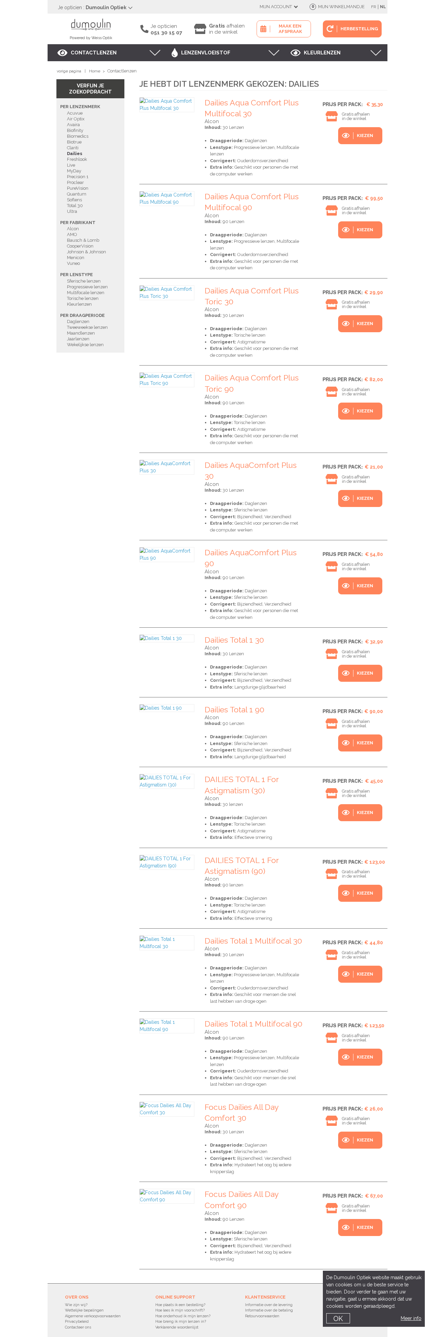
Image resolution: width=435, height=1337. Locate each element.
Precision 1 (77, 176)
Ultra (72, 211)
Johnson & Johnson (86, 251)
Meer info (411, 1318)
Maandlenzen (81, 333)
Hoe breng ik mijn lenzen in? (180, 1321)
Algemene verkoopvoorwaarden (93, 1316)
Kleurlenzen (322, 53)
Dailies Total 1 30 (234, 639)
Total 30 (75, 205)
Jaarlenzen (78, 338)
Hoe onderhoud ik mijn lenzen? (182, 1316)
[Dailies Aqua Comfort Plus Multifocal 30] (166, 104)
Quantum (76, 194)
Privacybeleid (77, 1321)
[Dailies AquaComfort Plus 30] (166, 467)
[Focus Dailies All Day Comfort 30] (166, 1109)
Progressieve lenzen (87, 286)
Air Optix (76, 118)
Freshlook (77, 159)
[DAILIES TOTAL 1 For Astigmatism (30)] (166, 781)
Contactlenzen (94, 53)
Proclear (75, 182)
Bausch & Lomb (83, 240)
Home (94, 71)
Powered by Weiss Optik (91, 38)
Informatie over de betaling (269, 1310)
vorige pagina (69, 71)
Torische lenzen (83, 298)
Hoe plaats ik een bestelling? (180, 1305)
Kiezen (365, 135)
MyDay (74, 170)
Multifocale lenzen (85, 292)
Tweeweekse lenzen (87, 327)
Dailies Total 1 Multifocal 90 (253, 1023)
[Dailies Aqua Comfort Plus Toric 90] (166, 379)
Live (71, 165)
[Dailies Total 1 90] (166, 708)
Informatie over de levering (269, 1305)
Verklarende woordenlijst (176, 1327)
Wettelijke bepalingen (84, 1310)
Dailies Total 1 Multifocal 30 (253, 940)
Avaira (73, 124)
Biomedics (77, 136)
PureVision (77, 188)
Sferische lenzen (84, 281)
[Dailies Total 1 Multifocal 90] (166, 1025)
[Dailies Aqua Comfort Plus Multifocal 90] (166, 198)
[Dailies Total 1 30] (166, 638)
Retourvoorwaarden (262, 1316)
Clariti (73, 147)
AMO (72, 234)
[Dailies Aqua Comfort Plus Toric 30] (166, 292)
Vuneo (73, 263)
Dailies (74, 153)
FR (373, 6)
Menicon (75, 257)
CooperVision (80, 246)
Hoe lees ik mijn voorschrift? (180, 1310)
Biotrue (74, 142)
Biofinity (75, 130)
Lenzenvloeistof (205, 53)
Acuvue (75, 113)
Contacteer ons (78, 1327)
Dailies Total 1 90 (234, 709)
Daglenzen (78, 321)
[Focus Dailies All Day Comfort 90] (166, 1196)
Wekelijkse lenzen (85, 344)
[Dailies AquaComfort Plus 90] (166, 554)
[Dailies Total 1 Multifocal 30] (166, 942)
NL (383, 6)
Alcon (73, 228)
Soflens (74, 199)
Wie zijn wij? (76, 1305)
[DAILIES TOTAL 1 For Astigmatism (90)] (166, 862)
